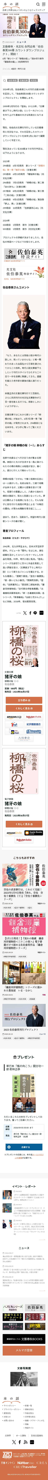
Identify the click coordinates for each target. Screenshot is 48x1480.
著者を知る (29, 1409)
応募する (18, 1147)
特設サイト (29, 1428)
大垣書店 (24, 738)
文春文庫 (24, 80)
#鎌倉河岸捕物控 (9, 957)
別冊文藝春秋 (37, 1435)
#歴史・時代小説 (18, 69)
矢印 (42, 1239)
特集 (27, 1424)
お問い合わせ (9, 1420)
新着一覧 (28, 1406)
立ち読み (22, 700)
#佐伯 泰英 (7, 908)
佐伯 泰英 (12, 80)
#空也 (30, 908)
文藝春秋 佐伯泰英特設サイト (14, 261)
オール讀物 (21, 1435)
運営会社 (7, 1413)
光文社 (34, 80)
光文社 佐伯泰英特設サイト (14, 279)
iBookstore (33, 833)
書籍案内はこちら (24, 1339)
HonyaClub (33, 731)
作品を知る (29, 1413)
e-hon (14, 731)
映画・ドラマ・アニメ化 (34, 1420)
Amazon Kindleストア (14, 833)
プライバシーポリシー (12, 1409)
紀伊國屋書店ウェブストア (33, 724)
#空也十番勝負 (19, 908)
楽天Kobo (24, 840)
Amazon (14, 717)
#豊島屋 (32, 999)
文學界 (8, 1435)
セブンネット (14, 724)
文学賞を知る (30, 1417)
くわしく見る (22, 708)
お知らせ (7, 1417)
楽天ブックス (33, 717)
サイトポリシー (10, 1406)
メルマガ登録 (24, 1350)
